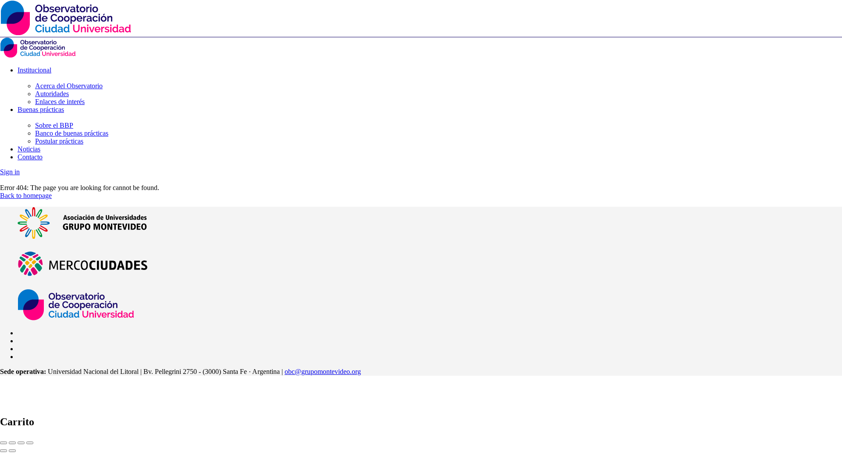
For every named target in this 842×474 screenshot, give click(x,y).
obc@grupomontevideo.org (323, 371)
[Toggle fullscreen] (21, 443)
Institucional (34, 70)
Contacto (30, 157)
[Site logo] (38, 55)
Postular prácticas (59, 141)
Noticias (29, 149)
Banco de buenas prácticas (71, 133)
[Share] (12, 443)
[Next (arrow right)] (12, 450)
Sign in (10, 172)
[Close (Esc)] (3, 443)
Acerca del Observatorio (69, 86)
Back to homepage (26, 195)
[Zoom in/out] (29, 443)
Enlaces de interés (60, 101)
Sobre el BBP (54, 125)
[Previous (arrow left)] (3, 450)
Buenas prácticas (41, 109)
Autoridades (52, 93)
